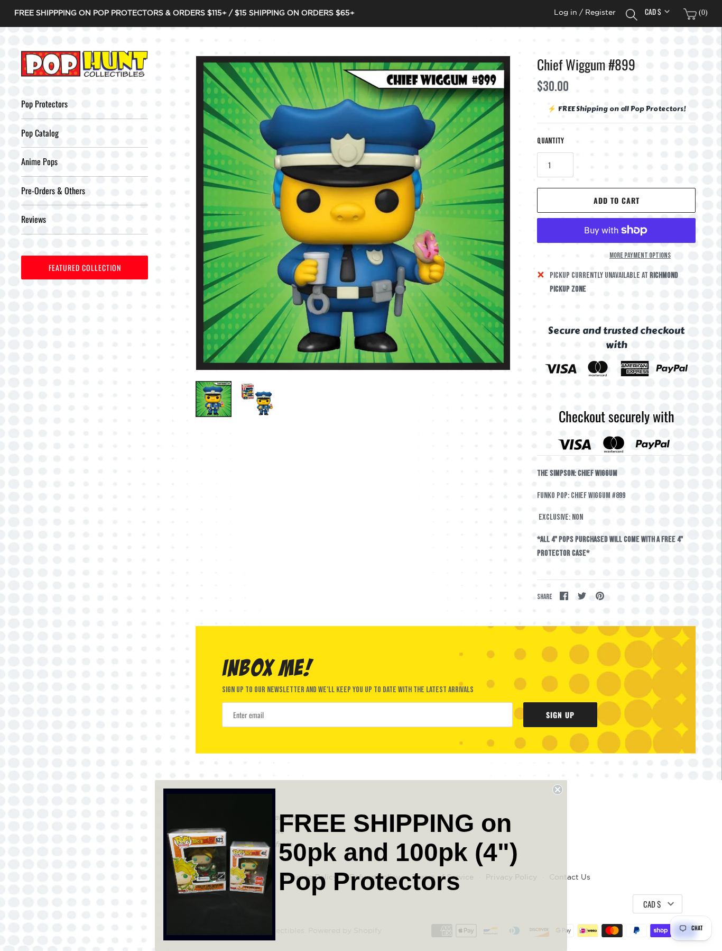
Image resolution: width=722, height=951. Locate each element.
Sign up (560, 714)
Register (600, 12)
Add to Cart (617, 200)
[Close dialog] (557, 789)
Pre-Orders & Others (53, 190)
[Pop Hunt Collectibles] (84, 64)
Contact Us (569, 877)
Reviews (33, 219)
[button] (487, 213)
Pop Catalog (40, 132)
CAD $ (653, 11)
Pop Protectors (44, 103)
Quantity (550, 141)
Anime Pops (39, 161)
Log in (565, 12)
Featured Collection (85, 267)
